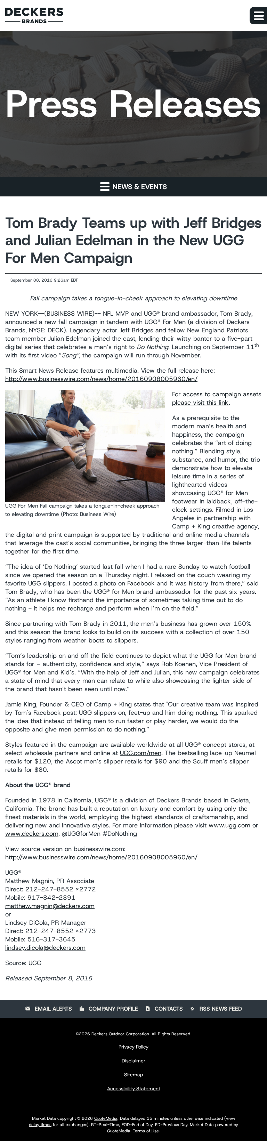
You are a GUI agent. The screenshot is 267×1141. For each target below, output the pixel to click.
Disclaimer (133, 1060)
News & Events (139, 186)
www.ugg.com (229, 825)
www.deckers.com (31, 834)
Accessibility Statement (133, 1088)
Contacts (164, 1008)
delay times (40, 1124)
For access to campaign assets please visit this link (216, 398)
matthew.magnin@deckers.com (50, 906)
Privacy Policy (133, 1046)
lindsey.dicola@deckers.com (45, 948)
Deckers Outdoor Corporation (120, 1034)
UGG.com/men (140, 753)
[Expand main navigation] (258, 15)
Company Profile (108, 1008)
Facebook (141, 583)
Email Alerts (48, 1008)
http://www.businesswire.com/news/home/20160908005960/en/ (101, 379)
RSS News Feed (216, 1008)
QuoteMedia (106, 1118)
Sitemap (133, 1074)
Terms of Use (146, 1131)
